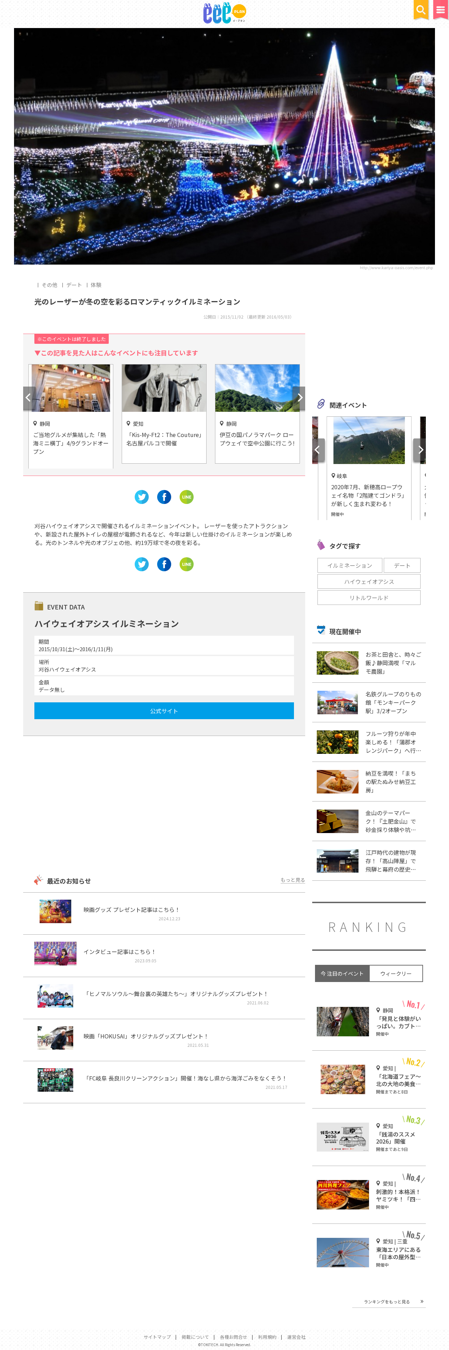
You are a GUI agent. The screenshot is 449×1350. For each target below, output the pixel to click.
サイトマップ (157, 1337)
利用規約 (267, 1337)
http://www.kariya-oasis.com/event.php (396, 267)
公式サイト (164, 711)
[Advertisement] (164, 806)
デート (74, 284)
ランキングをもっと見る (387, 1301)
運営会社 (296, 1337)
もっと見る (293, 879)
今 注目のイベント (342, 973)
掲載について (195, 1337)
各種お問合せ (233, 1337)
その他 (50, 284)
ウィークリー (396, 973)
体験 (96, 284)
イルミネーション (349, 565)
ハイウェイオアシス (369, 581)
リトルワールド (369, 597)
